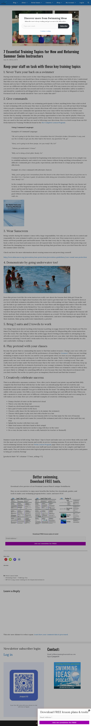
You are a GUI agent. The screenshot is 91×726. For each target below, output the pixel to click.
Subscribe (63, 26)
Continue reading (45, 31)
